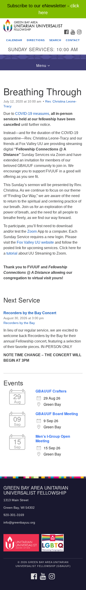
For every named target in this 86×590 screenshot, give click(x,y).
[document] (43, 271)
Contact (73, 40)
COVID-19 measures (32, 114)
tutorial (12, 253)
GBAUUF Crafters (51, 391)
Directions (36, 40)
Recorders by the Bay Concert (29, 313)
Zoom (32, 231)
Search (55, 40)
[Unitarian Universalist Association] (22, 542)
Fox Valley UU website (36, 242)
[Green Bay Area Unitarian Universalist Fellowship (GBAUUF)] (43, 22)
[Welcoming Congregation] (53, 542)
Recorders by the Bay (19, 323)
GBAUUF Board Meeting (57, 413)
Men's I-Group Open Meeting (53, 438)
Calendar (14, 40)
